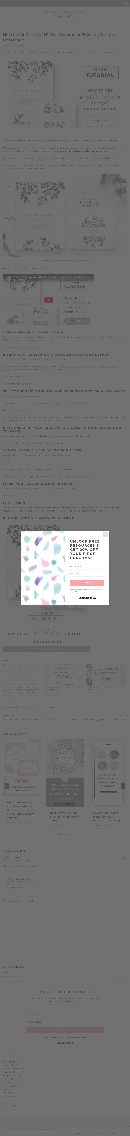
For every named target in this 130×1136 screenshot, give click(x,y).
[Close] (105, 534)
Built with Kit (87, 598)
